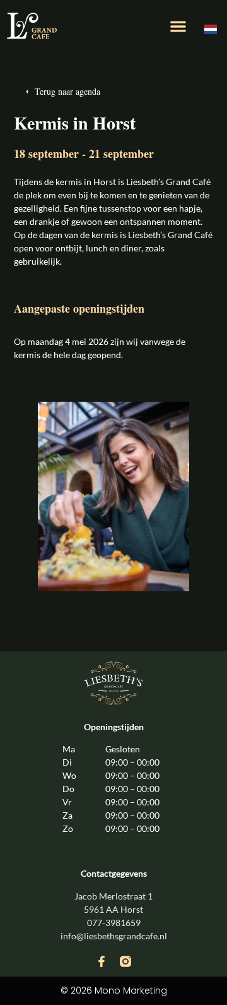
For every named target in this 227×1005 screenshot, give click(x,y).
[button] (178, 26)
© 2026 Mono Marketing (114, 990)
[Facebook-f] (101, 961)
